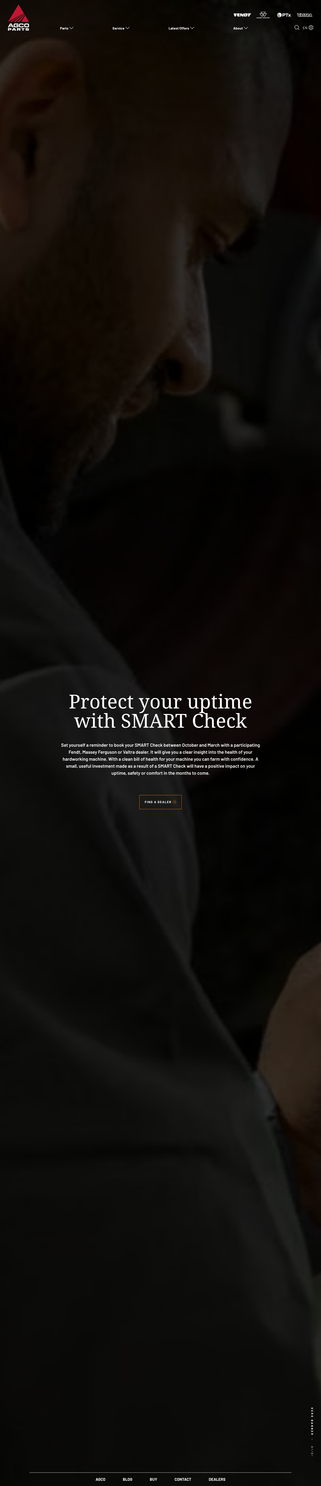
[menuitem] (66, 28)
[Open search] (297, 27)
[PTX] (284, 14)
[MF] (263, 14)
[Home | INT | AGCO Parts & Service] (18, 17)
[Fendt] (242, 14)
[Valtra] (304, 14)
